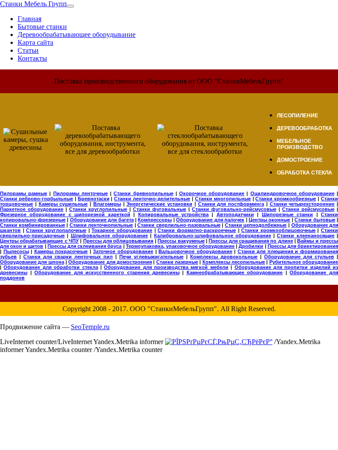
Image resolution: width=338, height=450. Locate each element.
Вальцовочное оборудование (195, 251)
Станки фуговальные (159, 209)
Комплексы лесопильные (233, 262)
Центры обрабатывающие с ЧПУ (39, 240)
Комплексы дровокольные (223, 256)
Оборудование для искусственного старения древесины (106, 272)
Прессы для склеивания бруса (85, 246)
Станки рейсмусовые (308, 209)
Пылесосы (16, 251)
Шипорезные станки (287, 214)
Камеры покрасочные (61, 251)
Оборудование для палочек (210, 219)
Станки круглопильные (98, 209)
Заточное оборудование (123, 251)
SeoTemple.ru (90, 326)
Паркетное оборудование (31, 209)
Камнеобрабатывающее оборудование (235, 272)
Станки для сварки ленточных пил (68, 256)
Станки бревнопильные (143, 193)
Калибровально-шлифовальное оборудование (212, 235)
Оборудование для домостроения (110, 262)
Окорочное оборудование (211, 193)
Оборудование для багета (102, 219)
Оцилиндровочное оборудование (292, 193)
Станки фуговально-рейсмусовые (234, 209)
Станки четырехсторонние (302, 204)
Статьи (28, 50)
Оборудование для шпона (32, 262)
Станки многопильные (223, 198)
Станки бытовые (314, 219)
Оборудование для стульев (299, 256)
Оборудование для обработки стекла (51, 267)
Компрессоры (155, 219)
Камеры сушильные (63, 204)
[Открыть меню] (70, 6)
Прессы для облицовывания (118, 240)
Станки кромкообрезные (285, 198)
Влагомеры (107, 204)
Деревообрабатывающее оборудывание (77, 34)
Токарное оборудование (122, 230)
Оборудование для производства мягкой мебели (166, 267)
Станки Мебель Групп (33, 3)
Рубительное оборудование (303, 262)
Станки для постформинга (231, 204)
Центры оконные (269, 219)
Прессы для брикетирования (303, 246)
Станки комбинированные (32, 225)
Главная (29, 18)
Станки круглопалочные (56, 230)
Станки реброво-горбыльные (36, 198)
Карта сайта (35, 42)
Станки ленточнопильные (101, 225)
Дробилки (251, 246)
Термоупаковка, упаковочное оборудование (180, 246)
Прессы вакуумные (181, 240)
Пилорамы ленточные (80, 193)
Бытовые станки (42, 26)
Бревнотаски (94, 198)
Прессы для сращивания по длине (251, 240)
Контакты (32, 58)
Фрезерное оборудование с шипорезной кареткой (65, 214)
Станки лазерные (177, 262)
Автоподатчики (235, 214)
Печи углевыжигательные (151, 256)
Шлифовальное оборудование (109, 235)
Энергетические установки (159, 204)
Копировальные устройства (173, 214)
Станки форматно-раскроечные (197, 230)
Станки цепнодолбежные (256, 225)
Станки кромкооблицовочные (278, 230)
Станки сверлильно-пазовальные (178, 225)
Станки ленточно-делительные (152, 198)
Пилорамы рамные (23, 193)
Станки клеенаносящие (305, 235)
